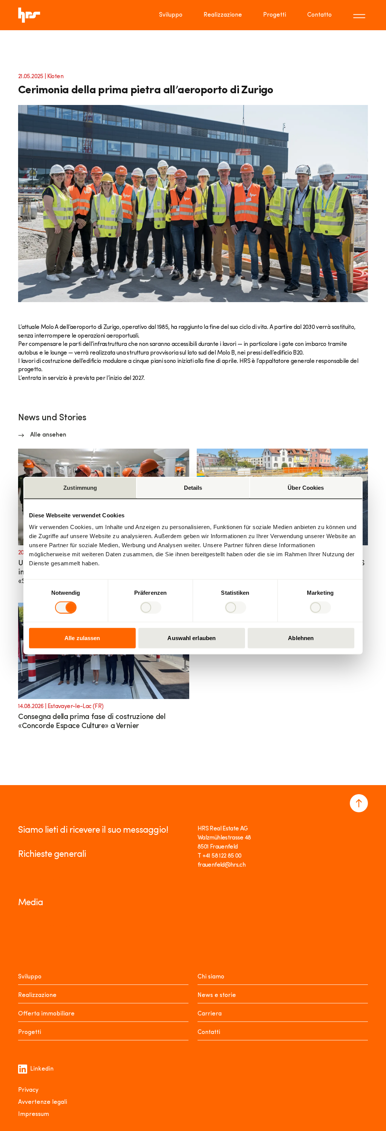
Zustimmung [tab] (80, 487)
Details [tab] (193, 487)
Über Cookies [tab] (306, 487)
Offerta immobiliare (46, 1014)
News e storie (217, 995)
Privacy (28, 1090)
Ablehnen (301, 638)
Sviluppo (170, 15)
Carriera (210, 1014)
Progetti (274, 15)
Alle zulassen (82, 638)
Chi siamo (211, 977)
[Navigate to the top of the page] (359, 803)
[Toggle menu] (360, 15)
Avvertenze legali (42, 1102)
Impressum (33, 1114)
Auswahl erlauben (191, 638)
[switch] (150, 607)
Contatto (319, 15)
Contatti (209, 1032)
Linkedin (42, 1069)
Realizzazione (223, 15)
